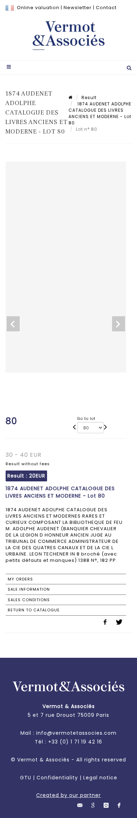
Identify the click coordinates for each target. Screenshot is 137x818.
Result (89, 97)
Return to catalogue (34, 610)
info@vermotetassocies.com (76, 732)
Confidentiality (57, 777)
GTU (25, 777)
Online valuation (38, 7)
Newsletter (78, 7)
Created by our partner (68, 795)
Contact (106, 7)
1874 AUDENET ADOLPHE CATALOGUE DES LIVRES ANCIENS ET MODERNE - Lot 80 (99, 113)
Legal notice (100, 777)
